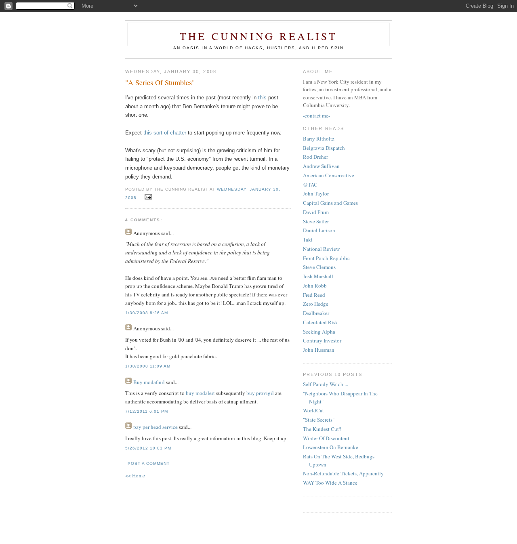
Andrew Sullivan (321, 166)
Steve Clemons (319, 267)
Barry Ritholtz (318, 138)
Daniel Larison (319, 230)
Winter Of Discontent (326, 438)
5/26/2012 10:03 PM (148, 448)
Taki (308, 239)
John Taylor (316, 193)
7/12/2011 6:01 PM (146, 411)
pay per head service (155, 427)
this (262, 98)
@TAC (310, 184)
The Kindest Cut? (322, 429)
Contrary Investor (322, 340)
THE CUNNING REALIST (258, 36)
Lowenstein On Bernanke (330, 447)
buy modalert (200, 393)
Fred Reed (314, 294)
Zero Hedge (315, 303)
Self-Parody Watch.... (325, 384)
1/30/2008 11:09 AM (147, 366)
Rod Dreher (315, 156)
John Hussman (318, 349)
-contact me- (316, 115)
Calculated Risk (320, 322)
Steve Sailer (316, 221)
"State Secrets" (318, 419)
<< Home (135, 475)
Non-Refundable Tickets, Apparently (343, 473)
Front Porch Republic (326, 258)
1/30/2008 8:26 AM (146, 313)
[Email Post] (146, 197)
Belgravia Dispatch (324, 147)
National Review (321, 248)
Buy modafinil (149, 382)
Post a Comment (149, 463)
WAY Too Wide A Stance (330, 482)
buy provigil (260, 393)
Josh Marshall (318, 276)
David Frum (316, 212)
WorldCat (313, 410)
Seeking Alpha (319, 331)
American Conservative (328, 175)
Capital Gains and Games (330, 202)
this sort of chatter (164, 133)
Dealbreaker (316, 313)
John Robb (315, 285)
